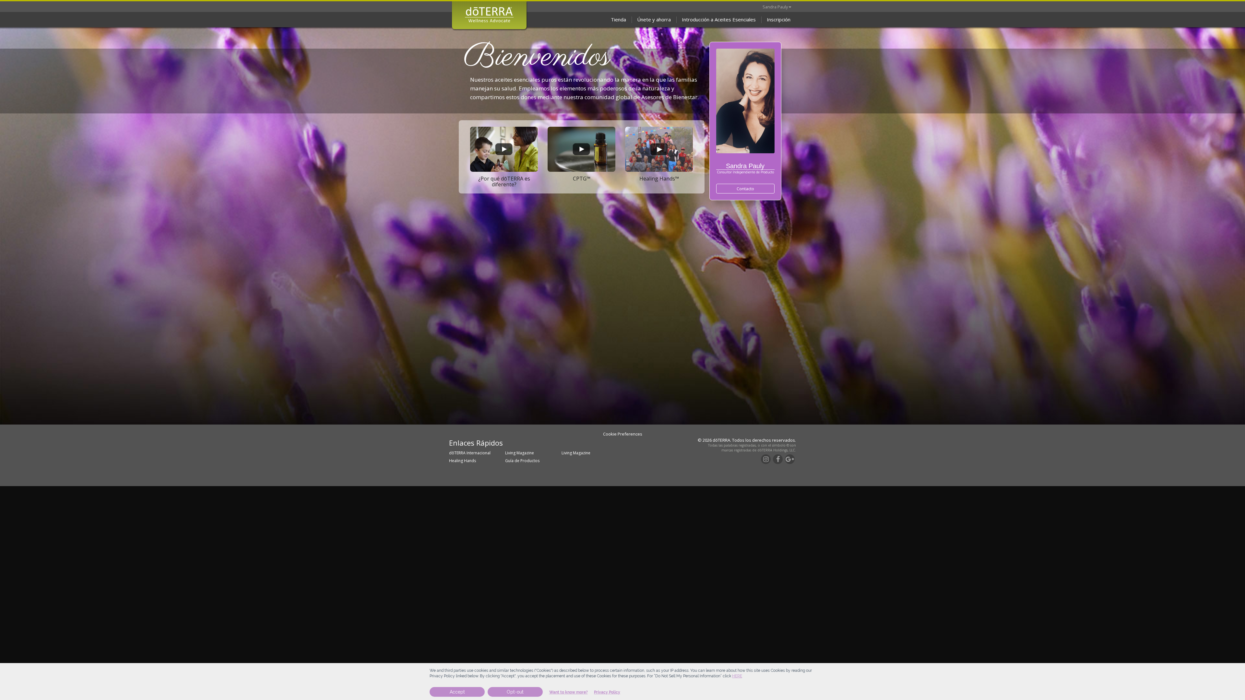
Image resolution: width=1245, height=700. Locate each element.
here (737, 676)
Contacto (745, 189)
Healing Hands (462, 460)
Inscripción (778, 19)
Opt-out (515, 691)
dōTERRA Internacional (470, 453)
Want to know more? (568, 692)
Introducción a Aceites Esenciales (719, 19)
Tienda (618, 19)
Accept (457, 691)
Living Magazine (519, 453)
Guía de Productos (522, 460)
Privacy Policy (607, 692)
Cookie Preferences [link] (622, 434)
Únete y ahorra (654, 19)
